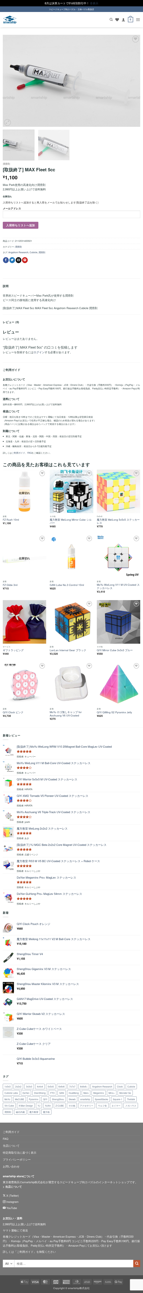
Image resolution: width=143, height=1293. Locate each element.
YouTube (11, 1208)
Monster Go (125, 1092)
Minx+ (112, 1092)
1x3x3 (7, 1086)
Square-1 (117, 1099)
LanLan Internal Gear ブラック (68, 650)
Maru (86, 1092)
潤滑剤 (6, 164)
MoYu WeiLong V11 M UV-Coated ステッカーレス (118, 586)
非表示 (94, 3)
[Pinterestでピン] (25, 260)
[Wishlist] (117, 20)
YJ (39, 1105)
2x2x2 (18, 1086)
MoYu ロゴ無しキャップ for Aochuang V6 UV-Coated (66, 713)
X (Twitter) (12, 1195)
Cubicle (33, 252)
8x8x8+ (84, 1086)
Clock (120, 1086)
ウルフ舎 (102, 1105)
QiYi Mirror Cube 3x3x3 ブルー (115, 650)
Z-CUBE (59, 1105)
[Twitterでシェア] (12, 260)
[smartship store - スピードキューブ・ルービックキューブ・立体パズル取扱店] (10, 20)
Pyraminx (33, 1099)
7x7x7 (72, 1086)
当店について (11, 1146)
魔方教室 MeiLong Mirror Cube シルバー (71, 521)
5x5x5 (51, 1086)
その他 (72, 1105)
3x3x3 (29, 1086)
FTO (52, 1092)
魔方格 (46, 1111)
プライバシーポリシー (17, 1159)
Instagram (12, 1202)
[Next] (132, 81)
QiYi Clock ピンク (13, 712)
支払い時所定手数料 (50, 1245)
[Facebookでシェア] (6, 260)
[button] (111, 19)
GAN (61, 1092)
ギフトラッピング (13, 650)
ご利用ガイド (18, 452)
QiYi (45, 1099)
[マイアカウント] (123, 20)
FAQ (29, 452)
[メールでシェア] (18, 260)
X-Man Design (26, 1105)
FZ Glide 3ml (10, 585)
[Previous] (10, 81)
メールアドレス (12, 208)
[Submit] (136, 1263)
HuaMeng (74, 1092)
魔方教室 (33, 1111)
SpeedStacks (101, 1099)
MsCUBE (19, 1099)
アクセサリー (86, 1105)
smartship (85, 1099)
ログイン (39, 352)
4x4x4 (40, 1086)
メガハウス (130, 1105)
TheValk (131, 1099)
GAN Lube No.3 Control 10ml (67, 585)
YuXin (48, 1105)
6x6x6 (61, 1086)
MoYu (7, 1099)
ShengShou (58, 1099)
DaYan (26, 1092)
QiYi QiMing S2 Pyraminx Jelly (114, 712)
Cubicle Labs (11, 1092)
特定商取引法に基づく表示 (19, 1152)
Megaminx (98, 1092)
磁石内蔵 (20, 1111)
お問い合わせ (11, 1166)
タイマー (116, 1105)
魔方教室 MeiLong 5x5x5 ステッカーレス (118, 521)
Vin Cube (9, 1105)
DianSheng (40, 1092)
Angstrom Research (18, 252)
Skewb (72, 1099)
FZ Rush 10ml (11, 519)
